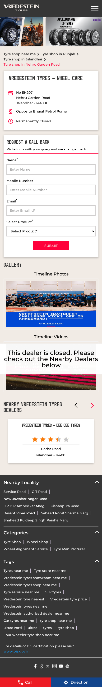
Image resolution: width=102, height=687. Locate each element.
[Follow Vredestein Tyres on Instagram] (54, 666)
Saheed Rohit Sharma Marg (64, 513)
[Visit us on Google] (41, 666)
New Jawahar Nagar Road (25, 499)
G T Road (39, 492)
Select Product (19, 221)
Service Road (15, 492)
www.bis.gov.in (17, 651)
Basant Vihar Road (19, 513)
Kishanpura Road (65, 506)
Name (12, 159)
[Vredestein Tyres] (21, 9)
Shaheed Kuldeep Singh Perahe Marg (36, 520)
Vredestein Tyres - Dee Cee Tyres (51, 425)
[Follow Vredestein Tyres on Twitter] (48, 666)
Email (11, 200)
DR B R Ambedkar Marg (24, 506)
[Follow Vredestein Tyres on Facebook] (35, 666)
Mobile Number (20, 180)
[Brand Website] (67, 666)
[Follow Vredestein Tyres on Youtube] (61, 666)
